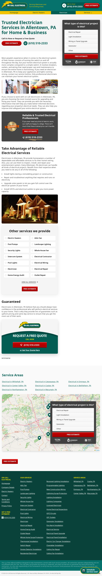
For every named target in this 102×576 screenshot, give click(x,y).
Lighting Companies (54, 501)
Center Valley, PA (80, 493)
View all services (29, 282)
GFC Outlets (51, 517)
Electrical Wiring (26, 517)
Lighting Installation (54, 497)
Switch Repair (25, 545)
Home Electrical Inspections (57, 509)
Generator (72, 46)
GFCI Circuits (51, 513)
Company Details (8, 487)
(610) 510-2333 (33, 137)
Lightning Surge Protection (57, 493)
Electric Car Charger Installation (58, 541)
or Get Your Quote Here (30, 350)
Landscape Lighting (27, 493)
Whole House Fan (26, 501)
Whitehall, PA (78, 481)
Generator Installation (55, 521)
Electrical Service (53, 529)
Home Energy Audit (27, 529)
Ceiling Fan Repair (53, 549)
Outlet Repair (25, 533)
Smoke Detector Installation (30, 549)
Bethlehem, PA (92, 485)
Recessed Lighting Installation (58, 481)
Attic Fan (23, 485)
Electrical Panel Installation (57, 537)
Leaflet (98, 450)
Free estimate (91, 5)
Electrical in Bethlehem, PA (79, 385)
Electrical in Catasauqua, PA (47, 381)
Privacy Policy (7, 506)
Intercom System (26, 505)
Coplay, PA (91, 481)
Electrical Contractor (28, 509)
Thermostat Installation (29, 541)
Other (71, 50)
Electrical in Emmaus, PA (78, 381)
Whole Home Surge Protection (31, 537)
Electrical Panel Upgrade (56, 533)
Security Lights (25, 497)
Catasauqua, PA (79, 485)
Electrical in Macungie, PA (46, 389)
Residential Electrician (28, 553)
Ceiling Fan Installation (55, 553)
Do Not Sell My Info (55, 573)
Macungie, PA (92, 493)
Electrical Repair (75, 32)
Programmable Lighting (56, 485)
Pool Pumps (24, 489)
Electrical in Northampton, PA (14, 389)
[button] (49, 414)
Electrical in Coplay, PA (44, 385)
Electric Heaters (39, 12)
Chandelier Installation (55, 545)
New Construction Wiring (56, 489)
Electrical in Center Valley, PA (14, 385)
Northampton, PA (93, 489)
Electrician (63, 12)
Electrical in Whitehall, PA (13, 381)
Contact (4, 495)
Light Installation (75, 37)
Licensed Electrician (54, 505)
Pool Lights (24, 513)
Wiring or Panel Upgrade (78, 41)
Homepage (14, 12)
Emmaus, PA (78, 489)
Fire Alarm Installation (55, 525)
